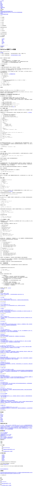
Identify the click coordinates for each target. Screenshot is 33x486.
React (2, 334)
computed (4, 405)
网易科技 (6, 472)
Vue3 (1, 297)
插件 (2, 355)
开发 (3, 380)
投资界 (15, 473)
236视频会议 (5, 473)
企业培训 (1, 6)
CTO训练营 (10, 451)
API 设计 (3, 321)
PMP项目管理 (18, 12)
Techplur (9, 447)
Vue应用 (4, 355)
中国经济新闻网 (27, 472)
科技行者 (14, 472)
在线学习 (1, 13)
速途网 (24, 472)
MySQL (1, 393)
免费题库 (21, 12)
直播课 (9, 11)
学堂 (1, 2)
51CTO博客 (3, 449)
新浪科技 (1, 472)
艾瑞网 (19, 472)
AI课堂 (1, 8)
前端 (3, 297)
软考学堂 (11, 11)
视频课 (1, 11)
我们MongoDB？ (4, 335)
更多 (4, 430)
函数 (2, 405)
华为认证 (10, 12)
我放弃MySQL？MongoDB (6, 388)
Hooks (4, 334)
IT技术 (15, 12)
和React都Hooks (5, 329)
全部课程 (1, 12)
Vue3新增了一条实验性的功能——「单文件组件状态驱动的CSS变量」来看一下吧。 (12, 294)
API (3, 308)
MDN (13, 106)
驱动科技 (12, 472)
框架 (1, 380)
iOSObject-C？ (4, 382)
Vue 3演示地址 (11, 191)
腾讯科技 (4, 472)
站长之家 (21, 472)
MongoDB (3, 393)
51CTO (3, 447)
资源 (2, 14)
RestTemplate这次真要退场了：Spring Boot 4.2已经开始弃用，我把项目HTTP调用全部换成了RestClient (17, 426)
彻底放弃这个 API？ (5, 304)
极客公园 (2, 473)
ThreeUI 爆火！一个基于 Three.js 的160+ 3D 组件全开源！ (8, 425)
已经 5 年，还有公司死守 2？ (7, 345)
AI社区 (3, 41)
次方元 (17, 473)
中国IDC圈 (8, 473)
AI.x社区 (13, 449)
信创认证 (7, 12)
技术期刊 (3, 42)
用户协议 (3, 459)
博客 (1, 1)
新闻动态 (3, 455)
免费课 (1, 5)
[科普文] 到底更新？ (4, 316)
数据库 (6, 393)
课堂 (4, 14)
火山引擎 (19, 473)
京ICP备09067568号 (6, 464)
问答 (3, 14)
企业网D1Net (12, 473)
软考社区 (1, 4)
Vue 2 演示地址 (29, 112)
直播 (7, 14)
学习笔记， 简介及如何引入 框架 (7, 369)
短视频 (7, 11)
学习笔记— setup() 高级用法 (5, 350)
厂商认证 (12, 12)
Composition (2, 399)
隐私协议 (3, 460)
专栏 (6, 14)
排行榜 (5, 11)
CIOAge (5, 447)
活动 (2, 43)
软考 (5, 12)
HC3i (7, 447)
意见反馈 (3, 457)
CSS (2, 297)
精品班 (1, 3)
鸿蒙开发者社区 (2, 7)
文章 (1, 14)
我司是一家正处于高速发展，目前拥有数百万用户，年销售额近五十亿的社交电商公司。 (12, 336)
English (3, 458)
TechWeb (17, 472)
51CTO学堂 (3, 451)
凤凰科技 (9, 472)
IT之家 (30, 472)
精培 (5, 451)
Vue (4, 321)
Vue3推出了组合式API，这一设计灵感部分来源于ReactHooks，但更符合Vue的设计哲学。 (13, 305)
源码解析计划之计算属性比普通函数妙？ (7, 400)
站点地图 (3, 456)
